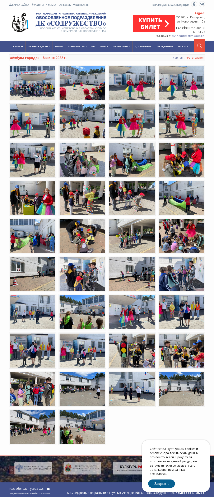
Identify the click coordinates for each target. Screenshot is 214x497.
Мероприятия (76, 46)
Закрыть (161, 483)
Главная (18, 46)
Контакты (82, 5)
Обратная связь (60, 5)
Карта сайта (20, 5)
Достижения (143, 46)
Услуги (38, 5)
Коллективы (120, 46)
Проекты (182, 46)
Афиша (59, 46)
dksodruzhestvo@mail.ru (188, 36)
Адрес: (200, 13)
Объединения (164, 46)
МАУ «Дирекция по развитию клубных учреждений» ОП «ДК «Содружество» (58, 22)
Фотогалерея (99, 46)
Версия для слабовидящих (171, 5)
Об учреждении (38, 46)
